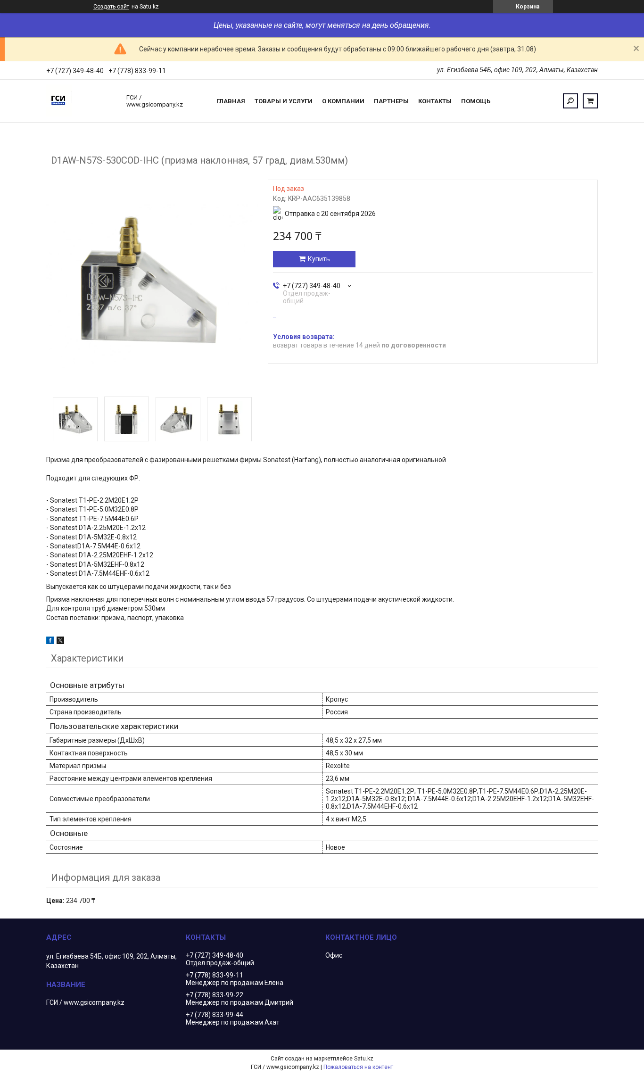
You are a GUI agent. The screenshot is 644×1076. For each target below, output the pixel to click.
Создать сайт (111, 6)
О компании (343, 101)
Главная (230, 101)
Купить (319, 259)
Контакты (435, 101)
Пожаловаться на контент (358, 1067)
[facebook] (50, 642)
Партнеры (391, 101)
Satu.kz (363, 1058)
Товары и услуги (284, 101)
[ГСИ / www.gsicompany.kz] (81, 100)
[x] (60, 642)
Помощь (475, 101)
